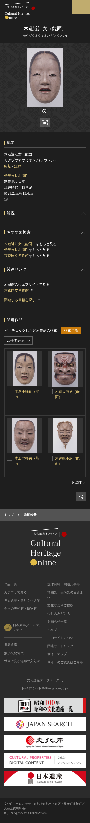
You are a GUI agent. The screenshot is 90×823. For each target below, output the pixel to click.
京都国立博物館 (16, 256)
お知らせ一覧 (57, 621)
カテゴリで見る (15, 592)
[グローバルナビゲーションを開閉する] (81, 7)
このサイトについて (62, 638)
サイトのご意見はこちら (65, 662)
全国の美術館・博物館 (20, 608)
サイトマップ (57, 654)
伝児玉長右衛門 (16, 176)
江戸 (17, 166)
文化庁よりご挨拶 (61, 605)
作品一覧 (10, 584)
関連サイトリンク (61, 646)
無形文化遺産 (14, 653)
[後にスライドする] (79, 482)
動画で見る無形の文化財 (22, 661)
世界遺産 (10, 645)
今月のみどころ (59, 613)
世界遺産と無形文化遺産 (22, 600)
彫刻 (7, 166)
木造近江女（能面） (20, 244)
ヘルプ (52, 630)
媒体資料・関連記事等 (64, 584)
